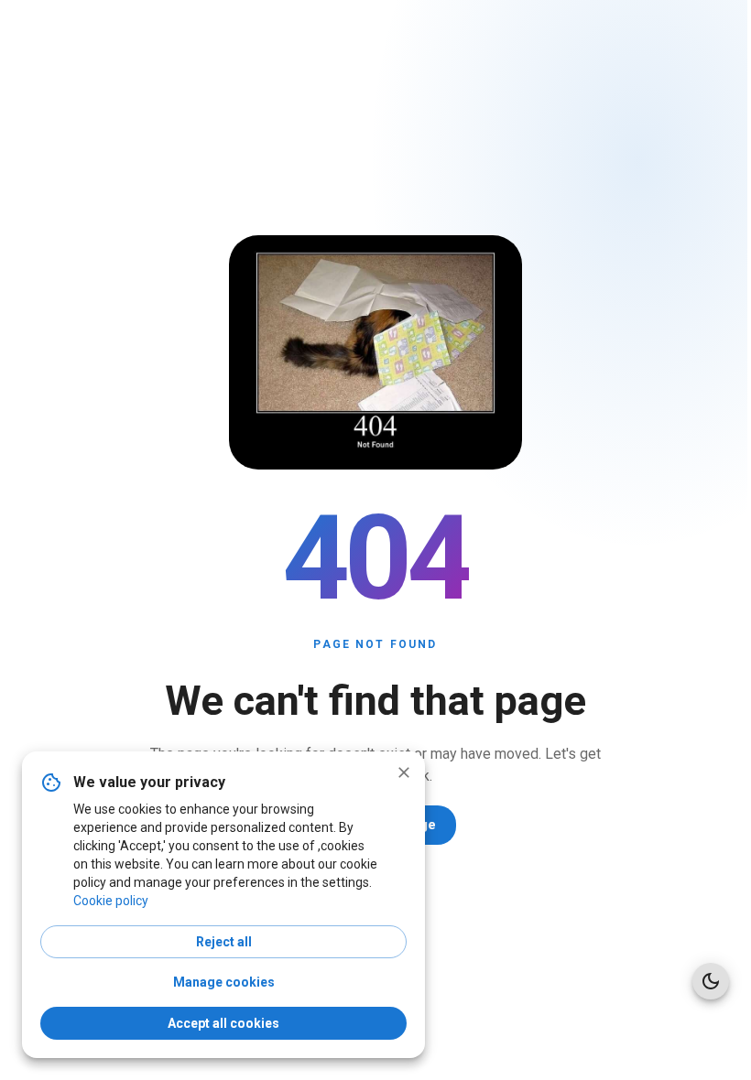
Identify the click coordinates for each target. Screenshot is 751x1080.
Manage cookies (224, 982)
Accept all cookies (223, 1023)
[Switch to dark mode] (710, 981)
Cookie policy (110, 900)
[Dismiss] (404, 772)
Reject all (224, 941)
